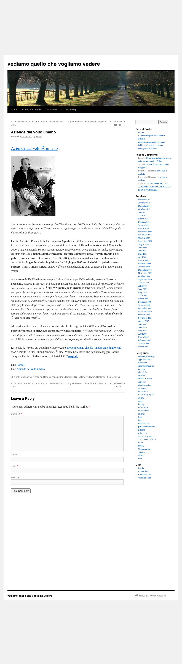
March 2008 (143, 298)
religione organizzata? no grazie (151, 141)
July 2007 (142, 324)
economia (142, 388)
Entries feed (143, 471)
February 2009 (144, 263)
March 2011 (143, 218)
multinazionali (144, 423)
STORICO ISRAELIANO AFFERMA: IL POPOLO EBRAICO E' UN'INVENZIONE (154, 186)
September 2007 (145, 317)
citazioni (141, 375)
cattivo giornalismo (146, 365)
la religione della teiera (147, 148)
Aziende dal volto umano (31, 369)
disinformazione (145, 384)
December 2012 (145, 199)
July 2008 (142, 285)
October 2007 (144, 314)
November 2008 (145, 272)
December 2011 (145, 205)
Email (14, 465)
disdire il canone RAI (31, 109)
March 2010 (143, 228)
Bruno (39, 136)
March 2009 (143, 260)
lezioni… (142, 132)
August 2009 (143, 244)
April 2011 (143, 215)
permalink (115, 376)
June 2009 (142, 250)
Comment (16, 413)
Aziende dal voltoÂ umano (34, 148)
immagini (142, 404)
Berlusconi (142, 362)
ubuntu (141, 445)
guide (140, 400)
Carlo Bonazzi (66, 376)
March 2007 (143, 336)
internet (141, 413)
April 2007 (143, 333)
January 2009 (144, 266)
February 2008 (144, 301)
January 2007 (144, 343)
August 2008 (143, 282)
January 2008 (144, 304)
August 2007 (143, 320)
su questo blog (68, 109)
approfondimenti (145, 359)
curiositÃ (142, 381)
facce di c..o (143, 391)
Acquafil (73, 356)
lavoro (92, 376)
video (140, 455)
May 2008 (142, 292)
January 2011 (144, 225)
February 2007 (144, 340)
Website (15, 477)
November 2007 (145, 311)
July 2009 (142, 247)
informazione (143, 410)
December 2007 (145, 308)
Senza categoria (144, 436)
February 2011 (144, 221)
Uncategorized (144, 448)
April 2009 (143, 257)
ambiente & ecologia (146, 356)
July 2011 (142, 212)
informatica (143, 407)
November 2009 (145, 234)
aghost (21, 364)
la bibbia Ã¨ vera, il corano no (150, 145)
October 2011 (144, 209)
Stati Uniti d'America (147, 439)
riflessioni (142, 432)
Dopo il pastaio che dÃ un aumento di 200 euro (94, 347)
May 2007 (142, 330)
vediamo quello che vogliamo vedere (53, 63)
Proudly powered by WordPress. (153, 595)
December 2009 (145, 231)
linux (140, 420)
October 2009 (144, 237)
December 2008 (145, 269)
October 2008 (144, 276)
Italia (37, 376)
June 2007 (142, 327)
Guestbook (51, 109)
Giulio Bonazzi (81, 376)
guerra (141, 397)
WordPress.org (144, 477)
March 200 (143, 346)
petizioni (141, 429)
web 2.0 (141, 458)
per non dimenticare (146, 426)
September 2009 (145, 241)
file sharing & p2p (146, 394)
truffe (140, 442)
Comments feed (144, 474)
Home (14, 109)
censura (141, 368)
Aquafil (55, 376)
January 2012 (144, 202)
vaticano (141, 452)
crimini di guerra (145, 378)
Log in (141, 468)
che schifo (142, 372)
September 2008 (145, 279)
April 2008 (143, 295)
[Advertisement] (91, 27)
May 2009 (142, 253)
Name (14, 454)
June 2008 (142, 288)
